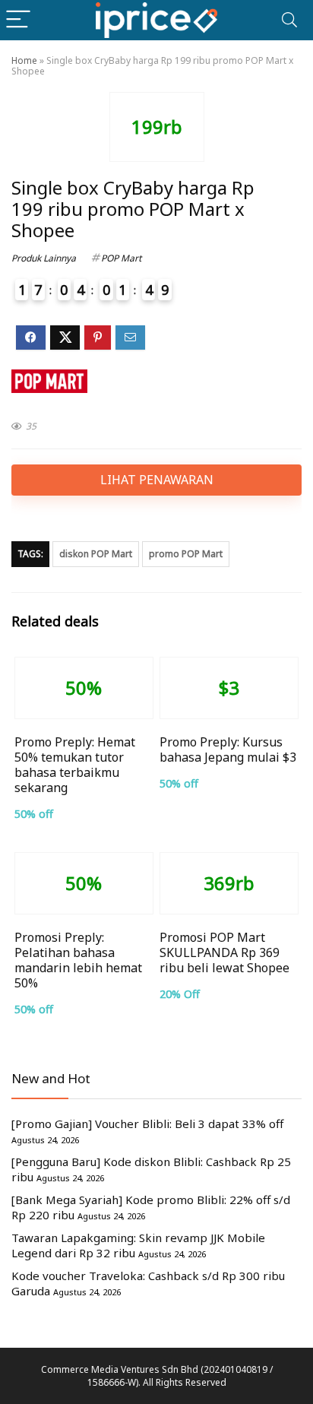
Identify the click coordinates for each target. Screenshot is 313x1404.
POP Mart (121, 258)
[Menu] (18, 20)
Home (24, 60)
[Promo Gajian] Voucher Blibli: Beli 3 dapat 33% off (147, 1123)
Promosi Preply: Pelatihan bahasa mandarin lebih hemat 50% (78, 960)
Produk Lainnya (43, 258)
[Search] (289, 20)
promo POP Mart (186, 553)
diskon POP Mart (95, 553)
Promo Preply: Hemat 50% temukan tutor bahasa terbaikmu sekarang (74, 765)
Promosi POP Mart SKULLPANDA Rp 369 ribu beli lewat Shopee (224, 952)
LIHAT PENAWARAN (156, 479)
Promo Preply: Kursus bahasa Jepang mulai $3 (228, 749)
